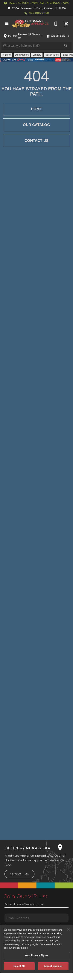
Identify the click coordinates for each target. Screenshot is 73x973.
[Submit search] (66, 45)
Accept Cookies (53, 966)
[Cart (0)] (66, 23)
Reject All (19, 966)
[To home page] (30, 24)
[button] (6, 23)
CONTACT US (19, 874)
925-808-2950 (39, 13)
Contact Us (36, 140)
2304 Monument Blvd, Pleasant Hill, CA (39, 8)
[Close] (68, 929)
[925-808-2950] (55, 23)
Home (36, 109)
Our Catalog (36, 125)
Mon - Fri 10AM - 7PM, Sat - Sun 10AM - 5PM (39, 3)
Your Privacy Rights (36, 955)
